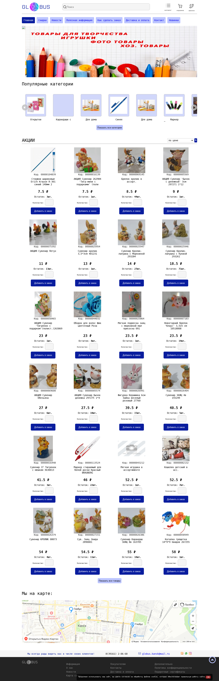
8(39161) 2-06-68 (116, 653)
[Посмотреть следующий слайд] (191, 51)
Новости (56, 20)
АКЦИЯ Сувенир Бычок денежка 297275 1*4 (87, 396)
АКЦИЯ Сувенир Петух (43, 251)
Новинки (174, 20)
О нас (69, 667)
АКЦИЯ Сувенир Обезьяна (43, 396)
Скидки (42, 20)
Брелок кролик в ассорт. (131, 180)
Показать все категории (109, 127)
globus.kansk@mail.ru (155, 653)
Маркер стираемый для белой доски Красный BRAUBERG (87, 469)
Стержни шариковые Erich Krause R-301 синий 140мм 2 (43, 181)
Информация (73, 664)
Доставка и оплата (137, 20)
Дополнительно (163, 664)
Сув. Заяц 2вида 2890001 (87, 540)
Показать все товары (109, 580)
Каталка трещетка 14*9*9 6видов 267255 (176, 540)
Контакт (159, 20)
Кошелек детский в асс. (176, 468)
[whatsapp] (186, 654)
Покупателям (117, 664)
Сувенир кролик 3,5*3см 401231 (87, 252)
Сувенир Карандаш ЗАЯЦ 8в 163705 (132, 540)
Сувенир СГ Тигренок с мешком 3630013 (43, 468)
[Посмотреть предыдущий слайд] (28, 51)
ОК (208, 677)
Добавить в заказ (43, 211)
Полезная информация (79, 20)
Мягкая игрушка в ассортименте (132, 468)
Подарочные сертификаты (170, 671)
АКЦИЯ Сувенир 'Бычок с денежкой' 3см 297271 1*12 (176, 181)
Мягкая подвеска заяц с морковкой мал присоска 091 (131, 325)
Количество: (39, 203)
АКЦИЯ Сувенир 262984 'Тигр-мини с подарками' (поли (87, 181)
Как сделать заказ (109, 20)
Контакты (115, 667)
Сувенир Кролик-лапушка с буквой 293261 (176, 253)
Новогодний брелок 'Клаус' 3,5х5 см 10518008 (176, 325)
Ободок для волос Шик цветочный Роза (87, 324)
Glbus (36, 7)
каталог (168, 10)
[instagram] (190, 654)
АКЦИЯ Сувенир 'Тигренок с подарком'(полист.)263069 (43, 325)
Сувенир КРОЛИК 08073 (43, 539)
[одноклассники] (182, 654)
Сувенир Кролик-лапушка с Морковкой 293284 (132, 253)
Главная (28, 20)
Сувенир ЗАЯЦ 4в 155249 (176, 396)
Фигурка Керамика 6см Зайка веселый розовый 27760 (131, 397)
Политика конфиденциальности (173, 667)
